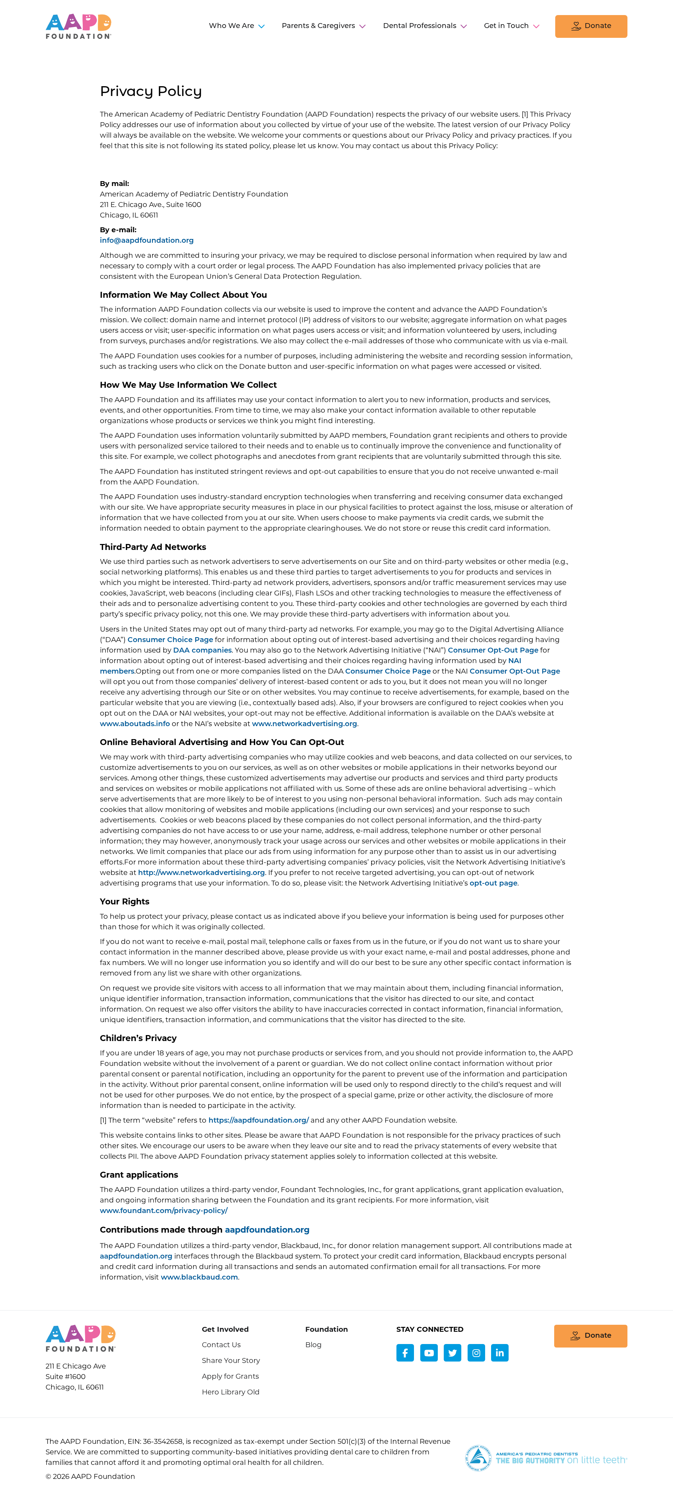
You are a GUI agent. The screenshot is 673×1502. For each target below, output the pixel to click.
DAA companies (202, 650)
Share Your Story (231, 1361)
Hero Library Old (231, 1392)
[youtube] (429, 1353)
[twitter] (452, 1353)
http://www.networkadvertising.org (201, 873)
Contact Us (221, 1345)
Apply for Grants (230, 1376)
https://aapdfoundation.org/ (257, 1120)
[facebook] (405, 1353)
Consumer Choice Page (170, 640)
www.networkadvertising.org (304, 724)
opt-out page (493, 883)
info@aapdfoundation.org (147, 240)
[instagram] (476, 1353)
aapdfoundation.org (136, 1256)
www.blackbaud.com (198, 1277)
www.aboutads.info (135, 724)
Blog (313, 1345)
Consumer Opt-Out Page (493, 650)
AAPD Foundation (78, 26)
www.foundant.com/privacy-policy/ (163, 1211)
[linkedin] (500, 1353)
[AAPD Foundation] (81, 1340)
